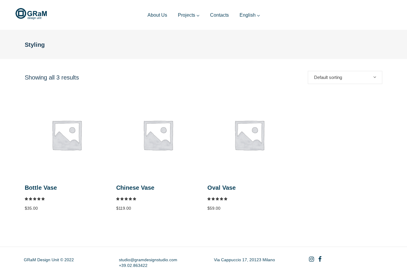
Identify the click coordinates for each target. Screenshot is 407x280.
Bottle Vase (41, 187)
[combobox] (345, 77)
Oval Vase (221, 187)
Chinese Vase (135, 187)
